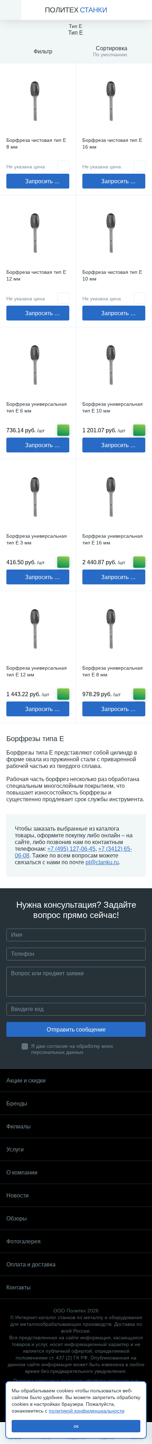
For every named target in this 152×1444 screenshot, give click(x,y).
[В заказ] (63, 430)
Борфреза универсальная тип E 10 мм (112, 407)
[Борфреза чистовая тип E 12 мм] (37, 233)
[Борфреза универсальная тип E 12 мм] (37, 628)
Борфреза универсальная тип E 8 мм (112, 671)
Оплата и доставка (30, 1264)
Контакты (18, 1287)
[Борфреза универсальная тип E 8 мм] (113, 628)
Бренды (16, 1104)
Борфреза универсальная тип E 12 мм (36, 671)
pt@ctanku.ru (102, 862)
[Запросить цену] (63, 166)
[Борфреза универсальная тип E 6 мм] (37, 365)
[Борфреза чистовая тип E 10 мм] (113, 233)
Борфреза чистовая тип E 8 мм (36, 143)
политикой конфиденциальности (86, 1411)
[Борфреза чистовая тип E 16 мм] (113, 101)
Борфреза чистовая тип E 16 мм (112, 143)
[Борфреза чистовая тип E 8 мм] (37, 101)
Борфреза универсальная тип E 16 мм (112, 539)
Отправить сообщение (76, 1030)
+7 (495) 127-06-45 (71, 849)
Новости (17, 1195)
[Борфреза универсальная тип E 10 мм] (113, 365)
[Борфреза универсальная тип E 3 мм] (37, 497)
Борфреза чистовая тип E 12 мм (36, 275)
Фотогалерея (23, 1241)
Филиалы (18, 1127)
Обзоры (16, 1218)
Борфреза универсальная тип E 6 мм (36, 407)
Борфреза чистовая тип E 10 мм (112, 275)
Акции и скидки (26, 1081)
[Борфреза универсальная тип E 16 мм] (113, 497)
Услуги (15, 1149)
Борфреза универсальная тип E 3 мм (36, 539)
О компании (21, 1172)
